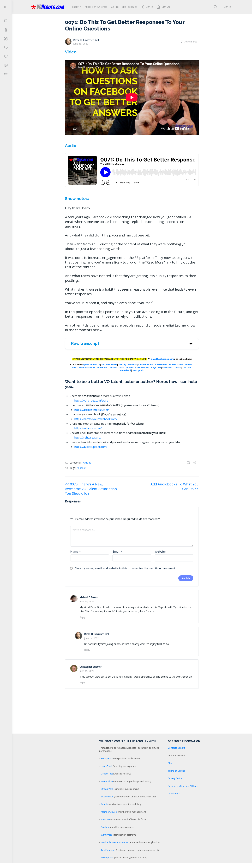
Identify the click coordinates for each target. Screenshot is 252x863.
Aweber (105, 827)
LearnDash (106, 766)
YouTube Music (109, 365)
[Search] (215, 7)
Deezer (129, 367)
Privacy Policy (175, 778)
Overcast (167, 367)
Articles (87, 462)
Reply (82, 617)
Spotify (122, 365)
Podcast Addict (87, 367)
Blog (170, 763)
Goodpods (138, 370)
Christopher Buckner (90, 666)
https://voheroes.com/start (91, 400)
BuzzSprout (107, 857)
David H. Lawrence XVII (86, 40)
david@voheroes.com (162, 359)
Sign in (227, 6)
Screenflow (107, 781)
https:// (78, 447)
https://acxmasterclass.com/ (91, 410)
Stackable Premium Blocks (114, 842)
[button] (132, 343)
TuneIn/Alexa (176, 365)
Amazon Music (145, 365)
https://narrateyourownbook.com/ (95, 419)
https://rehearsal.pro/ (87, 437)
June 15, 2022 (87, 671)
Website (160, 551)
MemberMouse (109, 811)
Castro (177, 367)
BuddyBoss (107, 758)
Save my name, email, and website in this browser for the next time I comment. (125, 568)
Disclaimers (174, 793)
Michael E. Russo (89, 597)
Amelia (104, 804)
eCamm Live (107, 796)
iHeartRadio (160, 365)
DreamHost (107, 773)
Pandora (132, 365)
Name (75, 551)
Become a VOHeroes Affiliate (183, 785)
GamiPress (106, 834)
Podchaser (102, 367)
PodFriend (125, 370)
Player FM (156, 367)
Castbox (187, 367)
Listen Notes (142, 367)
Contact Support (176, 747)
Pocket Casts (117, 367)
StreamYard (107, 788)
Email (117, 551)
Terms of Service (176, 770)
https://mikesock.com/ (88, 428)
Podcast (81, 468)
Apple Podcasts (91, 365)
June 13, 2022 (80, 43)
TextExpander (108, 850)
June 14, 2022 (87, 601)
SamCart (105, 819)
